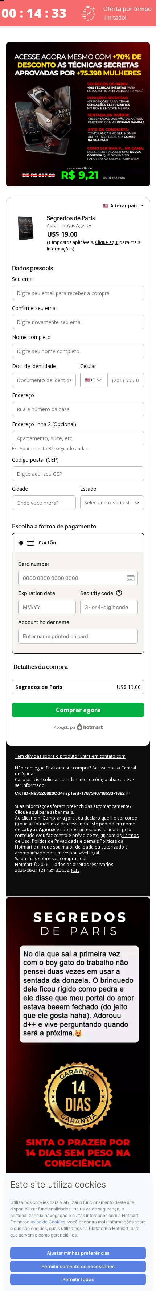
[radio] (21, 543)
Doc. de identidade (34, 366)
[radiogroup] (78, 593)
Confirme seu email (35, 308)
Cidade (20, 488)
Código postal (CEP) (35, 459)
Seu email (23, 278)
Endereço (23, 395)
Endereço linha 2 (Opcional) (44, 424)
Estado (88, 488)
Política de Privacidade (55, 841)
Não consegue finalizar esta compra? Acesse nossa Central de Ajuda (75, 771)
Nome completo (31, 337)
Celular (88, 366)
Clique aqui (106, 242)
